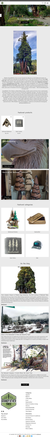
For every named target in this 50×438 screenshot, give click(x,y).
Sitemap (28, 426)
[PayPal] (27, 436)
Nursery (28, 405)
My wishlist (4, 419)
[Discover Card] (26, 436)
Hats (37, 258)
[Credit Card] (18, 436)
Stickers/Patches (30, 409)
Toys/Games (29, 411)
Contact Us (28, 425)
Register (3, 415)
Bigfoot (28, 396)
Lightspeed (38, 434)
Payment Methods (30, 421)
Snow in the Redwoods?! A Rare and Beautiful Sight (15, 334)
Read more (4, 304)
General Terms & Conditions (33, 415)
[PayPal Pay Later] (29, 436)
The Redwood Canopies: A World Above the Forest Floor (16, 373)
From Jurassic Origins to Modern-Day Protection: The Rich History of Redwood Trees (24, 295)
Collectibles (29, 398)
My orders (3, 417)
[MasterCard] (20, 436)
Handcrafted (37, 232)
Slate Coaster (19, 131)
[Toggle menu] (47, 3)
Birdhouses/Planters (13, 232)
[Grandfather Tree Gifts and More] (2, 3)
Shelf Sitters (13, 258)
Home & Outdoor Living (32, 404)
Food (27, 400)
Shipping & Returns (31, 423)
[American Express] (24, 436)
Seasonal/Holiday (30, 407)
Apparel (28, 394)
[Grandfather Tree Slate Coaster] (18, 123)
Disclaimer (28, 417)
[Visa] (22, 436)
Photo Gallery (29, 428)
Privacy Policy (29, 419)
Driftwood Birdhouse (6, 131)
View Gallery (25, 22)
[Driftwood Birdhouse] (6, 123)
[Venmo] (31, 436)
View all (25, 384)
